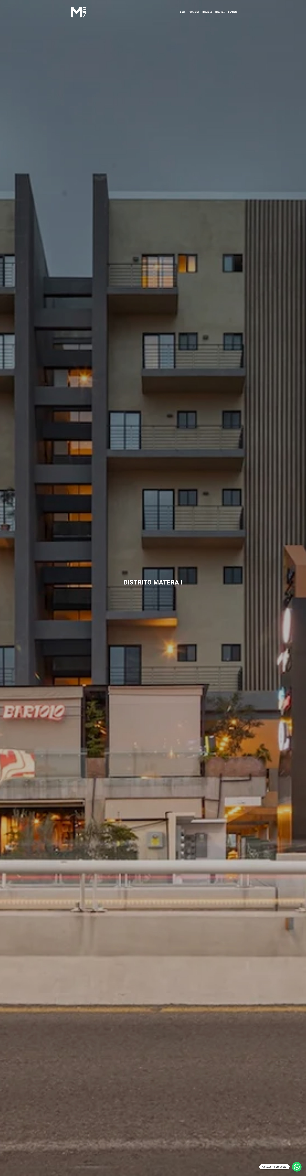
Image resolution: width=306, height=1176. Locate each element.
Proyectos (194, 12)
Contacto (232, 12)
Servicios (207, 12)
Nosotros (220, 12)
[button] (297, 1167)
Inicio (182, 12)
